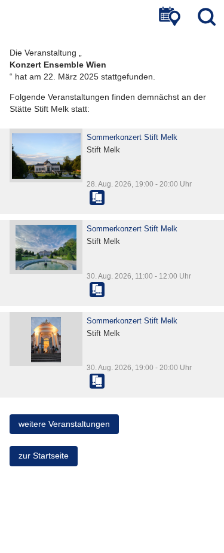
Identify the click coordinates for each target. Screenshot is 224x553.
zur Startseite (44, 455)
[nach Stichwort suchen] (206, 16)
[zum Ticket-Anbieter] (97, 197)
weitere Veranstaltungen (64, 424)
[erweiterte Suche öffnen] (169, 16)
